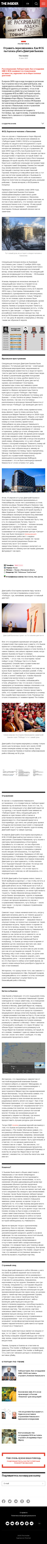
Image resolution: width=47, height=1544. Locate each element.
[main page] (10, 3)
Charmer (27, 1538)
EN (27, 3)
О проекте (23, 1513)
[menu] (43, 4)
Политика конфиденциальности (23, 1516)
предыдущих (30, 534)
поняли (15, 1125)
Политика (23, 44)
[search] (36, 3)
